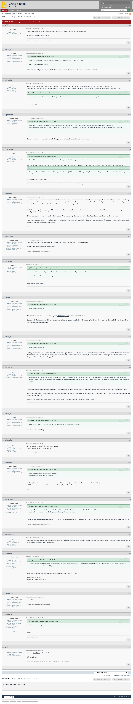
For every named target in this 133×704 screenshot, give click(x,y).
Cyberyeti (9, 115)
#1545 (129, 149)
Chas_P (8, 50)
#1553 (129, 440)
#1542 (129, 50)
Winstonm (9, 236)
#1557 (129, 553)
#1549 (129, 298)
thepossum (9, 534)
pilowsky (8, 80)
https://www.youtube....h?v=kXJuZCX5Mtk (73, 31)
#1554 (129, 463)
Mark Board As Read (32, 701)
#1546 (129, 194)
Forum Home (13, 701)
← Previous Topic (108, 675)
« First (12, 17)
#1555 (129, 499)
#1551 (129, 367)
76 (19, 17)
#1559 (129, 614)
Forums (4, 10)
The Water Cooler (29, 13)
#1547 (129, 236)
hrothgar (8, 553)
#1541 (129, 25)
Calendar (18, 10)
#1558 (129, 594)
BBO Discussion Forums (8, 13)
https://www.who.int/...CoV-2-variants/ (39, 448)
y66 (6, 25)
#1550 (129, 337)
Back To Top (5, 701)
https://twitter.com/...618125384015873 (38, 179)
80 (30, 17)
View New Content (123, 13)
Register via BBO (107, 7)
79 (27, 17)
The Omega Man (63, 316)
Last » (36, 17)
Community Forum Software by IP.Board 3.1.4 (119, 701)
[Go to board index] (14, 5)
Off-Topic (19, 13)
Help (128, 7)
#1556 (129, 534)
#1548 (129, 261)
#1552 (129, 414)
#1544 (129, 114)
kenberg (8, 194)
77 (22, 17)
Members (11, 10)
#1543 (129, 80)
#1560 (129, 647)
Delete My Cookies (22, 701)
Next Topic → (127, 675)
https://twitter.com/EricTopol (40, 35)
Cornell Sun (36, 653)
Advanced (131, 10)
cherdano (9, 149)
